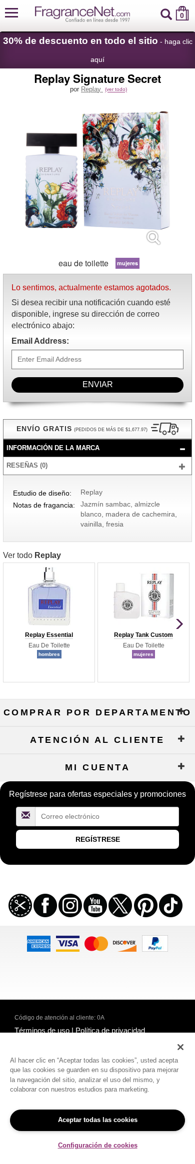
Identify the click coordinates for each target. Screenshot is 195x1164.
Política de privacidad (110, 1030)
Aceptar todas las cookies (98, 1120)
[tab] (97, 448)
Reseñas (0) (27, 465)
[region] (97, 1098)
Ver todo (32, 555)
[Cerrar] (181, 1047)
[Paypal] (155, 942)
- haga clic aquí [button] (97, 49)
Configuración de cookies (98, 1145)
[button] (12, 13)
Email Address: (40, 341)
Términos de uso (42, 1030)
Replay (92, 89)
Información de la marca (53, 448)
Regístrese (98, 839)
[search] (166, 13)
